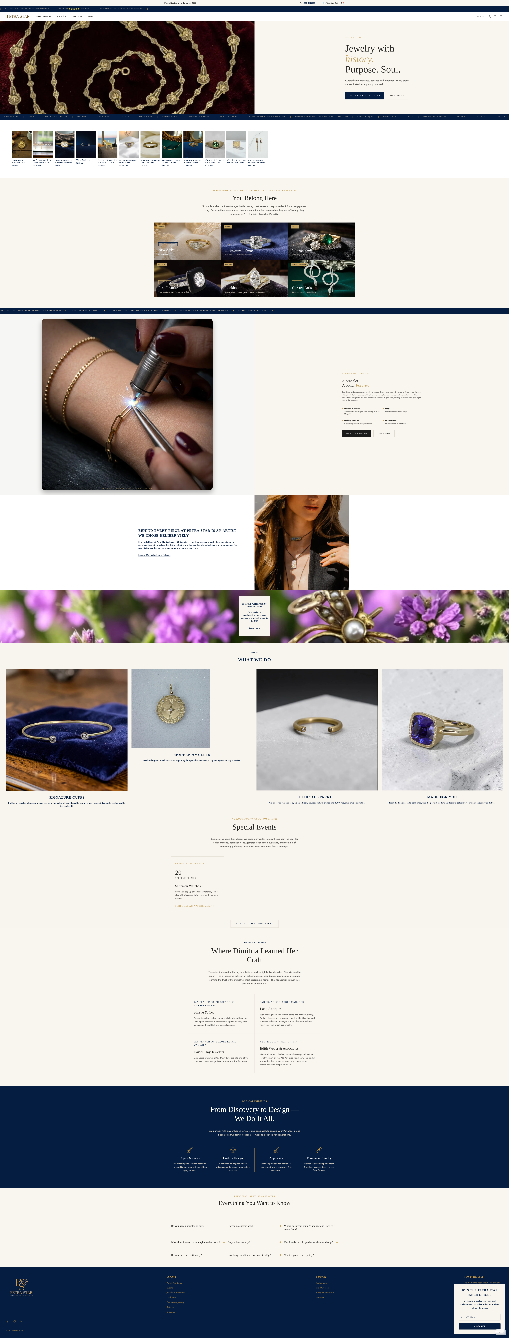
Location (320, 1297)
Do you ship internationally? (186, 1255)
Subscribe (479, 1326)
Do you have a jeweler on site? (187, 1225)
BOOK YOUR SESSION (356, 433)
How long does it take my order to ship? (249, 1255)
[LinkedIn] (21, 1321)
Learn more (254, 627)
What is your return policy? (299, 1255)
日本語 (479, 16)
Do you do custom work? (241, 1225)
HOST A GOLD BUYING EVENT (254, 923)
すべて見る (61, 16)
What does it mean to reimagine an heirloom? (195, 1242)
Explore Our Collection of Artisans (154, 554)
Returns (170, 1307)
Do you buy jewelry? (239, 1242)
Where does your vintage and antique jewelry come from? (308, 1227)
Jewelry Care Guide (176, 1292)
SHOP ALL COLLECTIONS (364, 95)
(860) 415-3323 (309, 3)
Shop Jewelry (43, 16)
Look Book (172, 1297)
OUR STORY (397, 95)
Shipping (171, 1311)
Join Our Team (322, 1287)
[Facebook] (7, 1321)
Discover (77, 16)
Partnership (321, 1282)
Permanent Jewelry (175, 1302)
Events (170, 1287)
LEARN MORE (384, 433)
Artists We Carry (174, 1282)
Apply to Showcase (325, 1292)
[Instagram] (14, 1321)
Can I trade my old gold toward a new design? (309, 1242)
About (91, 16)
